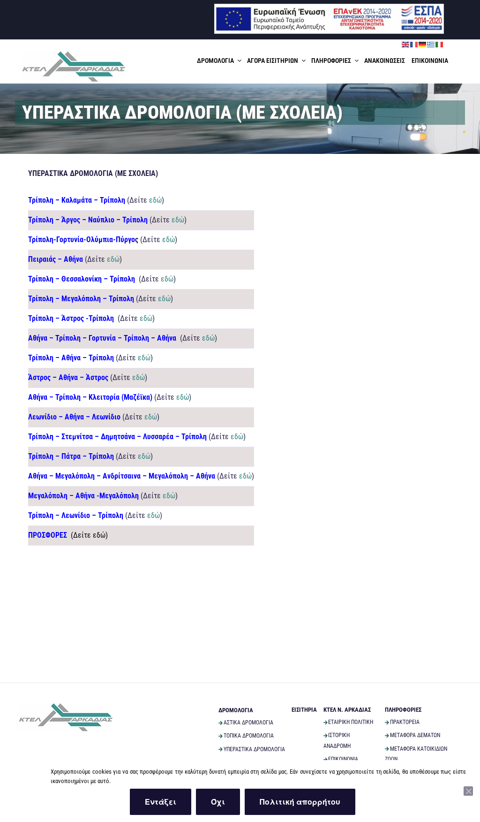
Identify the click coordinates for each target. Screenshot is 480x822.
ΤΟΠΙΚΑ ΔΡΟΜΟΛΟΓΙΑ (249, 735)
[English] (406, 44)
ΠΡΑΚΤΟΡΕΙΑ (405, 722)
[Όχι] (468, 791)
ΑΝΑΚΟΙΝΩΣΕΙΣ (384, 60)
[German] (423, 44)
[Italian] (439, 44)
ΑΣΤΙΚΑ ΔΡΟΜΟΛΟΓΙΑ (248, 722)
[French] (414, 44)
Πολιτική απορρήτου (300, 801)
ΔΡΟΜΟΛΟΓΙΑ (215, 60)
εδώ (155, 200)
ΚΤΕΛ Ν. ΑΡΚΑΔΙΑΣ (347, 709)
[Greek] (431, 44)
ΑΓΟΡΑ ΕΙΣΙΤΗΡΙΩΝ (272, 60)
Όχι (218, 801)
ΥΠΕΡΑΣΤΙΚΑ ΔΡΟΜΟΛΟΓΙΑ (254, 749)
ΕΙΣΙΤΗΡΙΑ (304, 709)
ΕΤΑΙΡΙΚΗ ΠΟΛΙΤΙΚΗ (350, 722)
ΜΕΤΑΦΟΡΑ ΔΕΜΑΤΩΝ (415, 735)
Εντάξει (160, 801)
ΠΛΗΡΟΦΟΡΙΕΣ (331, 60)
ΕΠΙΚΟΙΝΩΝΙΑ (430, 60)
